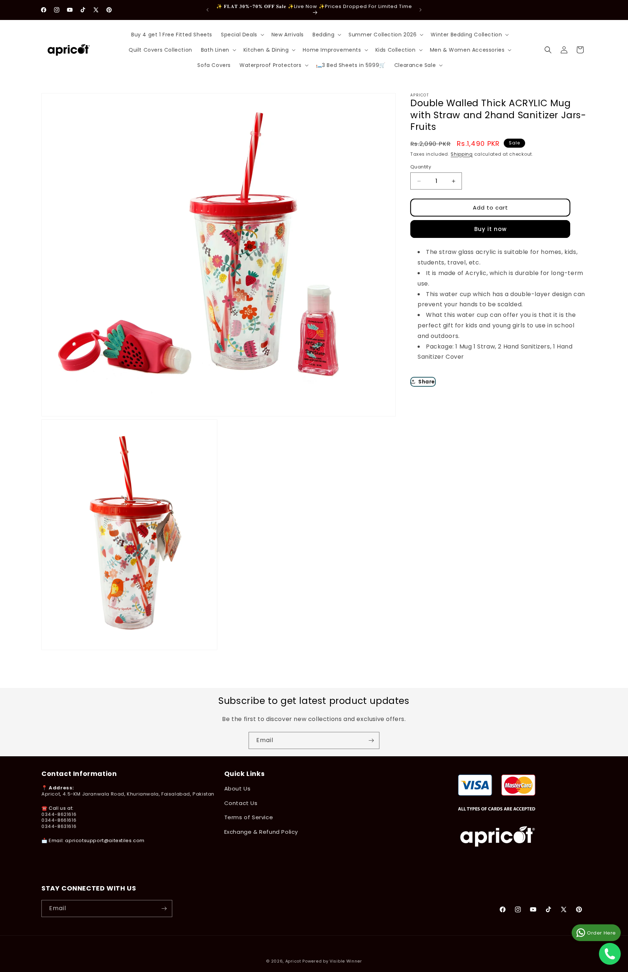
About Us (237, 789)
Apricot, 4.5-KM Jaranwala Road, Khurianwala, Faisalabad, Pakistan (127, 794)
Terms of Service (248, 817)
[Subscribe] (371, 740)
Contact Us (241, 803)
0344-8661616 (58, 820)
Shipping (462, 154)
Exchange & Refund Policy (261, 832)
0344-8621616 (58, 814)
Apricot (293, 961)
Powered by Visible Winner (332, 961)
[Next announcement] (420, 10)
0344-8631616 (58, 826)
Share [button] (426, 381)
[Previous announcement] (208, 10)
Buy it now (490, 229)
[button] (242, 34)
